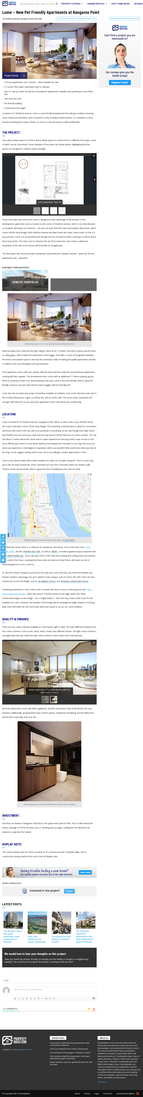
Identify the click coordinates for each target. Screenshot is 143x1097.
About (77, 1093)
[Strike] (27, 998)
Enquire (69, 891)
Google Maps (68, 540)
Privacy (87, 1093)
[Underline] (23, 998)
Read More (102, 1082)
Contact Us (107, 1093)
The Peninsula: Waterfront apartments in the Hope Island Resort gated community (70, 1057)
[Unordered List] (35, 998)
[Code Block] (42, 998)
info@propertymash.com (22, 1049)
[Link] (46, 998)
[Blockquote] (38, 998)
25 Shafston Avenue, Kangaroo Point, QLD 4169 (22, 18)
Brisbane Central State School (74, 581)
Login (6, 980)
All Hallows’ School (46, 581)
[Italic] (19, 998)
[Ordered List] (31, 998)
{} (50, 998)
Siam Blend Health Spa (13, 555)
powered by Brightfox (126, 1093)
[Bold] (15, 998)
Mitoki (54, 551)
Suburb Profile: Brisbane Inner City (125, 18)
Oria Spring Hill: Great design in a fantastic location (70, 1052)
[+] (53, 998)
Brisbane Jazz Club (31, 551)
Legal (96, 1093)
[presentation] (95, 179)
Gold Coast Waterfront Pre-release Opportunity (69, 1049)
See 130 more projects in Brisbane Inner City (76, 18)
